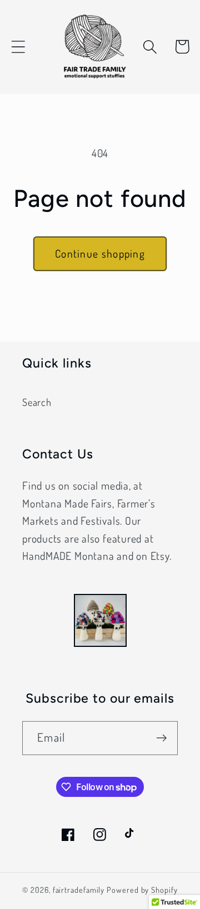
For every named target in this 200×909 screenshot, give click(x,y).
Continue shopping (100, 253)
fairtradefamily (79, 889)
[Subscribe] (161, 738)
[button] (18, 46)
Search (37, 401)
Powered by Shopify (142, 889)
